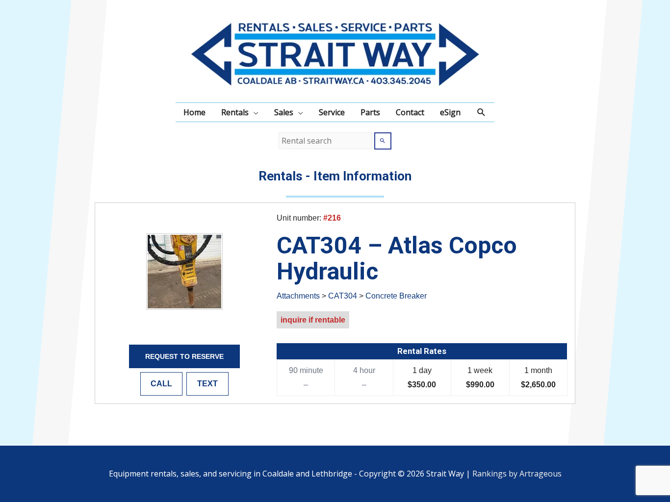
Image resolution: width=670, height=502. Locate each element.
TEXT (207, 383)
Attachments (298, 296)
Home (194, 112)
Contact (410, 112)
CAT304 (342, 296)
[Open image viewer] (184, 271)
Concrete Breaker (396, 296)
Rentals (235, 112)
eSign (450, 112)
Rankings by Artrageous (517, 473)
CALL (161, 383)
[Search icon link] (481, 112)
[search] (325, 140)
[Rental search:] (326, 140)
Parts (370, 112)
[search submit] (382, 141)
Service (332, 112)
